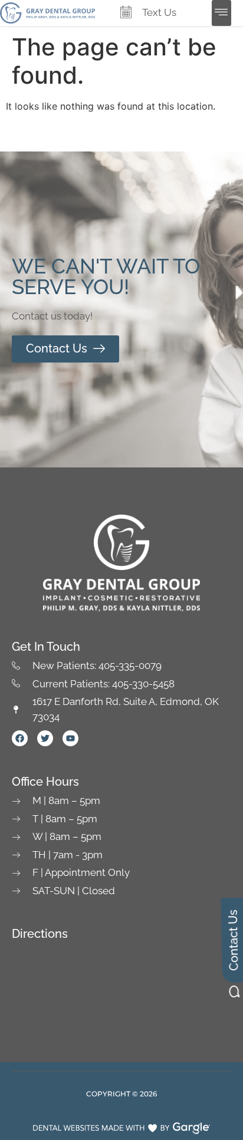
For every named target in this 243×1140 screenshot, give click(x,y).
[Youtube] (70, 738)
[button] (221, 13)
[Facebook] (20, 738)
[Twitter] (45, 738)
